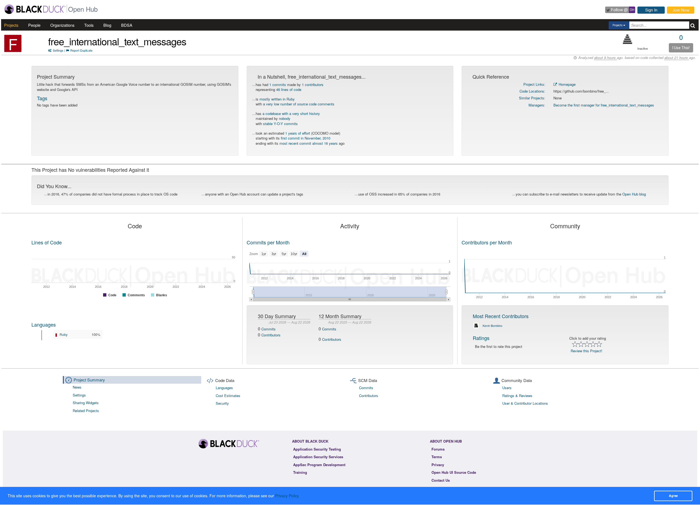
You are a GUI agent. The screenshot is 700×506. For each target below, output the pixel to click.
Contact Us (440, 480)
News (77, 387)
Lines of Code (46, 242)
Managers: (537, 105)
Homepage (567, 84)
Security (222, 403)
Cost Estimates (228, 395)
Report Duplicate (81, 50)
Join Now (680, 10)
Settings (58, 50)
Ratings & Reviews (517, 395)
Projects (11, 25)
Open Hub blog (634, 194)
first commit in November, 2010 (305, 138)
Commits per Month (268, 242)
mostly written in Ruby (277, 99)
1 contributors (312, 84)
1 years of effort (297, 133)
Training (300, 472)
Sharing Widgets (86, 402)
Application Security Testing (317, 449)
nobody (284, 118)
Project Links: (534, 84)
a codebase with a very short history (291, 113)
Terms (436, 456)
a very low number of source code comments (298, 103)
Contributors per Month (487, 242)
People (34, 25)
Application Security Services (318, 456)
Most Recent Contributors (501, 315)
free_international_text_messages (117, 41)
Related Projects (86, 410)
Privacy (437, 464)
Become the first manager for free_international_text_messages (603, 105)
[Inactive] (627, 39)
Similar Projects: (532, 97)
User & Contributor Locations (525, 403)
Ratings (481, 337)
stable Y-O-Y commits (280, 123)
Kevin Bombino (492, 325)
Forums (438, 449)
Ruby (64, 334)
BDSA (126, 25)
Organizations (62, 25)
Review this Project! (586, 350)
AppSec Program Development (319, 464)
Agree (673, 496)
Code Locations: (532, 91)
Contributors (271, 335)
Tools (89, 25)
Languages (43, 324)
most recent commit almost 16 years (308, 143)
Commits (268, 329)
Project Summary (89, 380)
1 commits (277, 84)
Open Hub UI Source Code (453, 472)
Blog (107, 25)
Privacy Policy (287, 495)
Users (507, 387)
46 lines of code (288, 89)
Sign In (651, 10)
